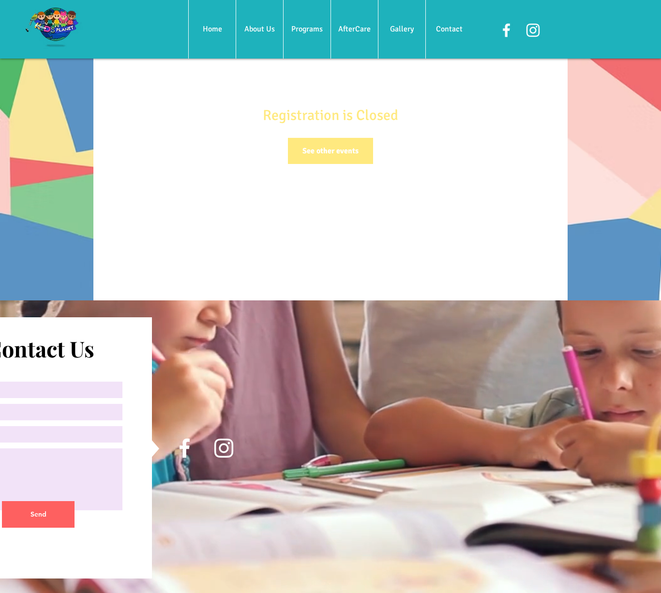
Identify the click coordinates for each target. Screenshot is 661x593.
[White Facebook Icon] (506, 30)
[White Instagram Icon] (533, 30)
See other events (330, 151)
